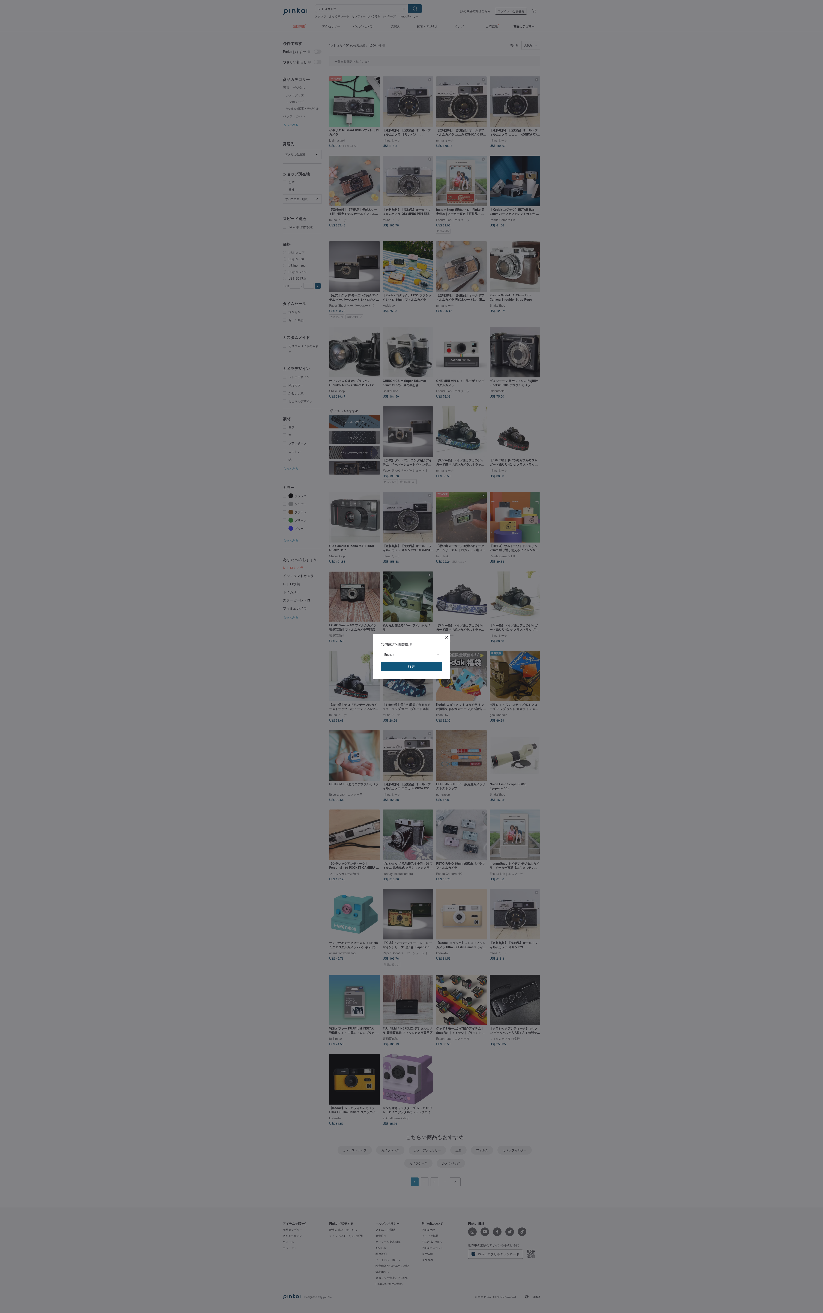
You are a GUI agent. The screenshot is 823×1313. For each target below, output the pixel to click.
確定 (411, 666)
